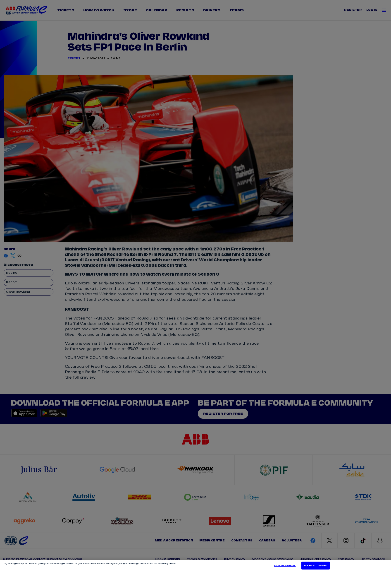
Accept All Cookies (315, 565)
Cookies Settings (285, 565)
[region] (195, 566)
